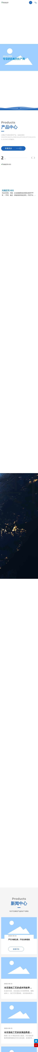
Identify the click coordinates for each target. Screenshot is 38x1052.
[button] (31, 158)
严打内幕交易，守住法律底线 (19, 939)
